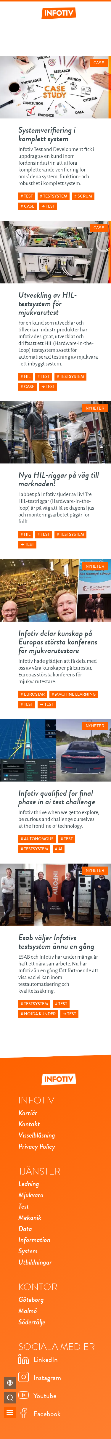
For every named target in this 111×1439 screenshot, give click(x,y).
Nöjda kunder (40, 1014)
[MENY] (10, 1412)
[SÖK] (10, 1397)
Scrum (85, 196)
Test (28, 196)
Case (29, 206)
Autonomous (39, 839)
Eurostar (34, 694)
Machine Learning (75, 694)
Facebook (47, 1413)
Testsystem (55, 196)
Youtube (45, 1395)
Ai (60, 849)
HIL (27, 376)
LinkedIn (45, 1359)
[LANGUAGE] (10, 1383)
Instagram (47, 1377)
